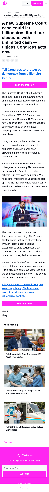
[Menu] (45, 3)
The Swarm (8, 12)
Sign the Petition (24, 85)
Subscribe (37, 3)
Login (26, 3)
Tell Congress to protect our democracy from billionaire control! (22, 73)
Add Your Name (24, 304)
